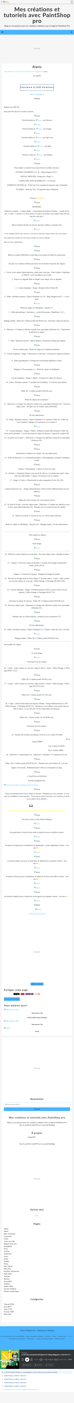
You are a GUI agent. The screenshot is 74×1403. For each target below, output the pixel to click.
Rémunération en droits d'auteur (17, 1338)
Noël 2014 (8, 1274)
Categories (38, 71)
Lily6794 (35, 1125)
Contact (54, 1336)
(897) (7, 1307)
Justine (6, 1251)
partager (39, 1365)
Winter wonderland (11, 1291)
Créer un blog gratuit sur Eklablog (34, 1336)
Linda (6, 1259)
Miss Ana (7, 1269)
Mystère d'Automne (11, 1271)
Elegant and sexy (10, 1244)
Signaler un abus (62, 1336)
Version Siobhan (10, 1289)
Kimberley (8, 1254)
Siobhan (7, 1284)
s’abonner (28, 1365)
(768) (9, 1312)
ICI (68, 896)
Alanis (6, 1229)
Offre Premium (30, 1338)
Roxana (6, 1279)
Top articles (47, 1336)
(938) (9, 1304)
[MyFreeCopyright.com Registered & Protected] (21, 785)
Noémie (7, 1276)
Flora (6, 1249)
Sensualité (8, 1281)
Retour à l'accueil (37, 984)
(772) (8, 1309)
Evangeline (8, 1246)
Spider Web (8, 1286)
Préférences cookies (60, 1338)
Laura (6, 1256)
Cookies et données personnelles (44, 1338)
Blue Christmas (9, 1234)
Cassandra (8, 1236)
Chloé (6, 1239)
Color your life (9, 1241)
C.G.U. (70, 1336)
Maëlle (6, 1261)
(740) (7, 1314)
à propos (50, 1365)
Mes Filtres (8, 1266)
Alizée (6, 1231)
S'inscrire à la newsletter (12, 999)
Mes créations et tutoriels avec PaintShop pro (37, 15)
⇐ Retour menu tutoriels (37, 913)
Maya (6, 1264)
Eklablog (51, 1330)
